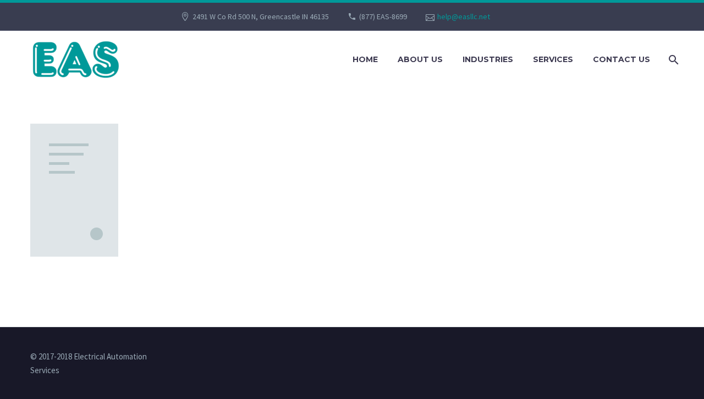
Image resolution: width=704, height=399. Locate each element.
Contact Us (621, 59)
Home (365, 59)
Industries (488, 59)
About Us (420, 59)
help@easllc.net (463, 16)
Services (553, 59)
